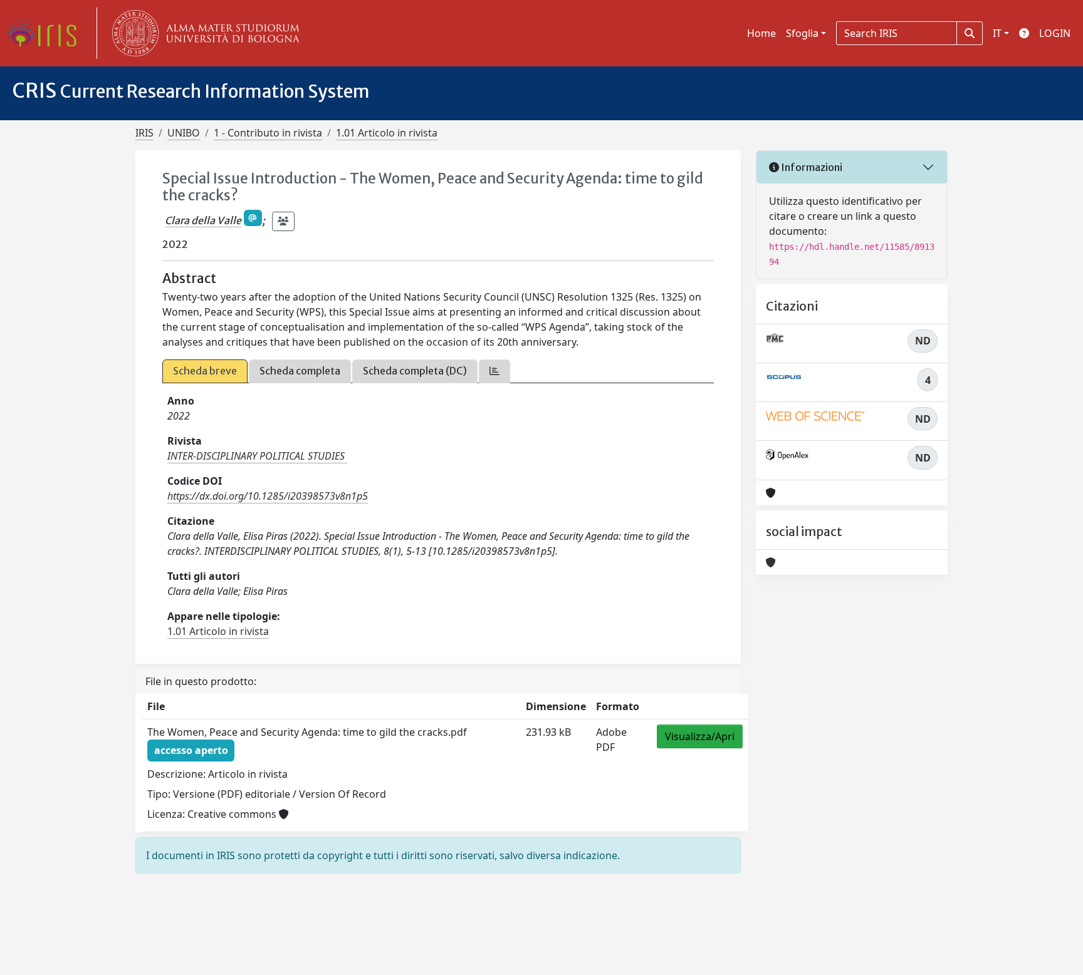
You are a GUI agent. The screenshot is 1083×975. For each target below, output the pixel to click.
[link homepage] (47, 33)
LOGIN (1054, 33)
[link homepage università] (203, 33)
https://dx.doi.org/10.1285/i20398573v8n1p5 (267, 496)
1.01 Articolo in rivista (386, 133)
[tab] (494, 371)
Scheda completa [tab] (299, 370)
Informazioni (810, 167)
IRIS (144, 133)
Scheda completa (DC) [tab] (415, 370)
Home (761, 33)
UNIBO (183, 133)
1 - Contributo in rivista (268, 133)
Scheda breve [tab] (205, 370)
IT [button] (997, 33)
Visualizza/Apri (700, 736)
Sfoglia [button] (802, 33)
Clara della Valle (203, 220)
